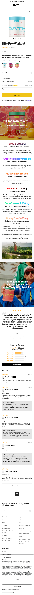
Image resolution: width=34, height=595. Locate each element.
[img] (5, 374)
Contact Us (21, 528)
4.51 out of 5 (21, 348)
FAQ (19, 522)
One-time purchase (9, 81)
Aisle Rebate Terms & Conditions (24, 542)
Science (4, 522)
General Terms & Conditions (8, 538)
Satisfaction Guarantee (24, 525)
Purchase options (6, 78)
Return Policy (22, 536)
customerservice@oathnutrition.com (18, 407)
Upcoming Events (6, 528)
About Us (4, 520)
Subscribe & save (11, 85)
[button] (5, 47)
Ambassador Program (24, 533)
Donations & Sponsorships (25, 531)
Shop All (4, 551)
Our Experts (4, 535)
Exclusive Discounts (23, 520)
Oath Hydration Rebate (24, 539)
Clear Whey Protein (6, 554)
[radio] (3, 81)
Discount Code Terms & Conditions (7, 531)
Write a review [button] (17, 364)
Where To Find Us (6, 541)
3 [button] (17, 486)
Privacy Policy (5, 525)
